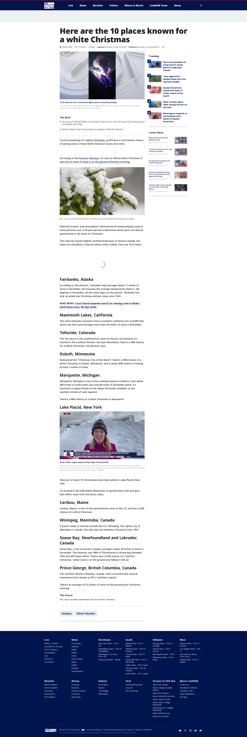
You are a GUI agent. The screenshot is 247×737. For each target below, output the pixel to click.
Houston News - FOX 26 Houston (136, 669)
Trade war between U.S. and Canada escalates (160, 150)
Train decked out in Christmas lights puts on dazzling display (88, 102)
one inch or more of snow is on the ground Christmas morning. (95, 161)
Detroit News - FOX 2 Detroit (162, 650)
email (201, 730)
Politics (74, 652)
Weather (49, 681)
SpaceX (101, 688)
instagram (190, 730)
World (73, 649)
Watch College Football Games (162, 689)
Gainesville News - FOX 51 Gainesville (136, 660)
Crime (73, 656)
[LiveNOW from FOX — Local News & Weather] (52, 5)
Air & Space (103, 684)
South (129, 639)
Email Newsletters (187, 694)
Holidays (92, 47)
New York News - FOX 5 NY (108, 644)
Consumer (75, 694)
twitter (195, 730)
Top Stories (76, 643)
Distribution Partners (188, 688)
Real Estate (76, 697)
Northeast (104, 639)
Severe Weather (51, 688)
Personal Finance (78, 691)
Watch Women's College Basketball (163, 709)
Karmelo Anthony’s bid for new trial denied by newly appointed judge (159, 174)
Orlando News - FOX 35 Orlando (135, 650)
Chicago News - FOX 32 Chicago (162, 644)
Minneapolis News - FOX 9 (164, 654)
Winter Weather (86, 613)
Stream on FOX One (164, 681)
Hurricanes (48, 691)
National (74, 646)
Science (102, 681)
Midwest (158, 639)
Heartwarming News (134, 684)
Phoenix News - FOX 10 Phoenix (189, 644)
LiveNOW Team (186, 691)
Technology (103, 691)
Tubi (46, 656)
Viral (128, 681)
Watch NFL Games (160, 684)
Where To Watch (51, 643)
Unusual (129, 688)
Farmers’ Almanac (89, 158)
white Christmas (95, 140)
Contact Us (184, 684)
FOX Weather (49, 652)
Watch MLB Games (161, 693)
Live (46, 639)
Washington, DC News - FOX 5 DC (108, 655)
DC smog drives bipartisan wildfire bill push (159, 162)
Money (75, 681)
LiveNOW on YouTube (53, 646)
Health (74, 665)
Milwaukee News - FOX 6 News (163, 658)
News (74, 639)
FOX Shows (49, 662)
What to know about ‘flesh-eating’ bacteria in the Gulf (175, 105)
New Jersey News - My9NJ (109, 659)
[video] (180, 140)
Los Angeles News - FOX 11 (190, 650)
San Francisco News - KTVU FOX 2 (189, 655)
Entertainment (77, 671)
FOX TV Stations (80, 47)
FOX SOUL (48, 659)
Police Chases (77, 659)
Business (75, 688)
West (183, 639)
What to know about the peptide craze (158, 139)
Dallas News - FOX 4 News (137, 665)
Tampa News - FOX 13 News (135, 655)
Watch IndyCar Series (161, 699)
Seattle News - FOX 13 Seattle (189, 660)
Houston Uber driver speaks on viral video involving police (160, 187)
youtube (180, 730)
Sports (74, 662)
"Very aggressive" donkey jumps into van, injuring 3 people (174, 79)
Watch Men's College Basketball (161, 703)
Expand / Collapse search (201, 5)
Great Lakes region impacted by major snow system (84, 462)
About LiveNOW (189, 681)
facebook (185, 730)
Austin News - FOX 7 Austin (137, 673)
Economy (75, 684)
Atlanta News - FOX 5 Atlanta (134, 644)
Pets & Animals (132, 691)
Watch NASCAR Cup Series (164, 696)
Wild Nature (103, 694)
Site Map (183, 697)
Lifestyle (74, 668)
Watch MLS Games (161, 716)
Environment (49, 694)
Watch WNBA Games (161, 713)
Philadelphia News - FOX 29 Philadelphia (109, 650)
